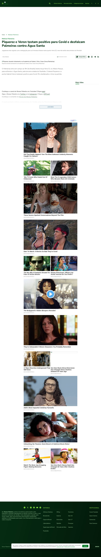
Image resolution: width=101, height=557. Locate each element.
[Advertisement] (50, 20)
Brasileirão (46, 516)
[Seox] (97, 547)
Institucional (94, 508)
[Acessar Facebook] (34, 507)
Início (3, 35)
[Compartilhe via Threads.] (92, 57)
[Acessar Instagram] (31, 507)
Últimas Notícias (58, 3)
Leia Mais (51, 107)
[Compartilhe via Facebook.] (89, 57)
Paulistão (46, 531)
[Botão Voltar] (96, 3)
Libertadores (46, 523)
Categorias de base (78, 3)
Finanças (70, 523)
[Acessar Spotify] (40, 507)
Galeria (59, 516)
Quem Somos (93, 516)
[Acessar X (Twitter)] (28, 507)
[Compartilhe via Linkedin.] (98, 57)
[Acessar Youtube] (37, 507)
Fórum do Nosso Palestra (28, 97)
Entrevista (59, 519)
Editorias (46, 508)
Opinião (59, 523)
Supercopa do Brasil (49, 527)
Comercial (92, 519)
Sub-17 (70, 519)
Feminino (70, 512)
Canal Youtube (93, 512)
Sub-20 (70, 516)
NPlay (58, 512)
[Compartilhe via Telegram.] (95, 57)
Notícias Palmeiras (13, 35)
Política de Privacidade (69, 546)
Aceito (85, 546)
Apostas (87, 3)
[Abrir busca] (50, 3)
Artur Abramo (6, 56)
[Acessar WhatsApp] (24, 507)
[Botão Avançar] (98, 3)
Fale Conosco (93, 523)
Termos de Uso (60, 546)
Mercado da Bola (68, 3)
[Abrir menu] (2, 3)
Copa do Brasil (47, 519)
